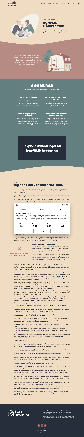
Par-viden (55, 3)
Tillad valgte (42, 230)
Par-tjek (49, 3)
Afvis (24, 230)
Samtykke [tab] (23, 209)
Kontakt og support (42, 432)
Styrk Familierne (46, 410)
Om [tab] (60, 209)
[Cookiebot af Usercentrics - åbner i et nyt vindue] (63, 205)
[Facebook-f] (42, 425)
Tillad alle (60, 230)
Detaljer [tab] (42, 209)
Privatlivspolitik (42, 428)
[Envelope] (45, 425)
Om (68, 3)
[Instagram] (39, 425)
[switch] (35, 226)
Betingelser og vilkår (42, 430)
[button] (79, 3)
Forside (43, 3)
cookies (21, 215)
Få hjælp (63, 3)
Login (73, 3)
